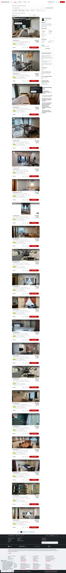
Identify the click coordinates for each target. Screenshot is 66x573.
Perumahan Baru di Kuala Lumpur (50, 558)
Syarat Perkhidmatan (17, 571)
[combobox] (28, 8)
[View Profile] (16, 18)
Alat (46, 563)
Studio (42, 77)
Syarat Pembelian (28, 571)
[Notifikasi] (58, 2)
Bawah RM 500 (43, 73)
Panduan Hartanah (10, 558)
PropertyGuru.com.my (11, 549)
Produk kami (9, 540)
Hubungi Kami (19, 538)
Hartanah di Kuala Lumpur (37, 564)
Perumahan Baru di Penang (50, 559)
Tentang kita (9, 539)
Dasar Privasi (23, 571)
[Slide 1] (23, 36)
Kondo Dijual (22, 557)
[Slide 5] (26, 36)
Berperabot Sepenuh (44, 83)
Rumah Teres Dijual (23, 559)
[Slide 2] (24, 36)
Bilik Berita (18, 539)
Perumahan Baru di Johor (49, 557)
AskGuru (9, 557)
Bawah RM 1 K (48, 73)
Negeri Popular (35, 563)
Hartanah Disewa (36, 556)
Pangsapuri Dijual (23, 558)
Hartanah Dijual (23, 556)
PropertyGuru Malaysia (11, 556)
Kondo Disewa (35, 557)
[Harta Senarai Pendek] (38, 18)
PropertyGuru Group (11, 538)
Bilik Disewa (35, 559)
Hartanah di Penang (36, 567)
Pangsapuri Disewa (36, 558)
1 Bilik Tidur (45, 77)
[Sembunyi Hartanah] (36, 18)
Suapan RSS (47, 567)
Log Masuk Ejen (48, 564)
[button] (44, 26)
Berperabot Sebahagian (44, 84)
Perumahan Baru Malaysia (50, 556)
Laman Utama (14, 5)
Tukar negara (44, 538)
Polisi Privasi (10, 564)
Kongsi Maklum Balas (20, 540)
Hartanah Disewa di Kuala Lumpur (25, 564)
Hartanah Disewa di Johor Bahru (25, 567)
